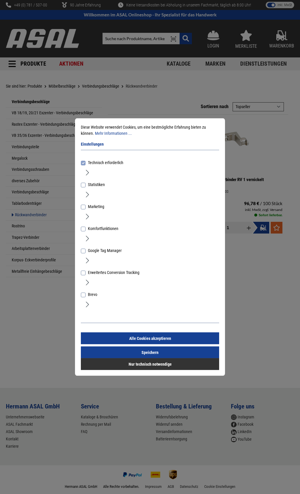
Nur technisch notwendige (150, 364)
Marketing (96, 206)
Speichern (150, 352)
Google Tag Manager (105, 250)
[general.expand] (87, 172)
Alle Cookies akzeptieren (150, 338)
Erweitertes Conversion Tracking (113, 272)
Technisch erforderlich (105, 162)
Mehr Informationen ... (113, 133)
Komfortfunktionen (103, 228)
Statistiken (96, 184)
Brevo (92, 294)
